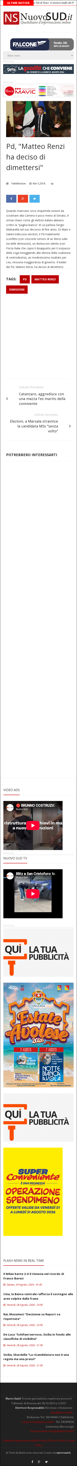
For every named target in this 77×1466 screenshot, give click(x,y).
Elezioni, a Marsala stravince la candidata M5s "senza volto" (34, 426)
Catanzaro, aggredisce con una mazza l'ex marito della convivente (42, 399)
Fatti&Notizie (18, 183)
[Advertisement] (38, 338)
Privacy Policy (57, 1440)
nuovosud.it (63, 1452)
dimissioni (16, 289)
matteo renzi (45, 279)
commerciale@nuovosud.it (37, 1422)
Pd (25, 279)
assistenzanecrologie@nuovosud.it (52, 1431)
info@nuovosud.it (62, 1412)
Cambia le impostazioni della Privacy (25, 1440)
